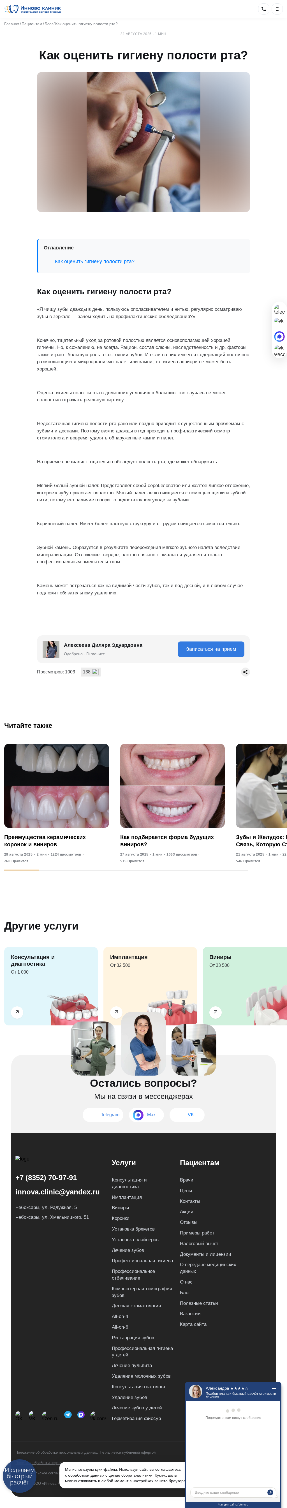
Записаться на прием (211, 649)
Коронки (120, 1218)
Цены (186, 1190)
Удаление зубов (129, 1397)
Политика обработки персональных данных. (52, 1463)
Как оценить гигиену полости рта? (95, 261)
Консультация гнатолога (138, 1386)
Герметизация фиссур (136, 1418)
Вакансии (190, 1313)
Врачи (186, 1180)
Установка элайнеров (135, 1239)
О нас (186, 1282)
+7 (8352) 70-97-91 (46, 1177)
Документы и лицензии (205, 1254)
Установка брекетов (133, 1229)
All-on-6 (120, 1327)
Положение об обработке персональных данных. (57, 1452)
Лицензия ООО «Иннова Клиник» (43, 1483)
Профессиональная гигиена (142, 1260)
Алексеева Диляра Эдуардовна (103, 645)
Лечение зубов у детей (137, 1407)
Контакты (190, 1201)
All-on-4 (120, 1316)
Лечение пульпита (132, 1365)
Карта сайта (193, 1324)
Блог (185, 1292)
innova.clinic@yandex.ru (57, 1192)
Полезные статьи (199, 1303)
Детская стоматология (136, 1305)
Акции (186, 1211)
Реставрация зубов (133, 1337)
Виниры (120, 1207)
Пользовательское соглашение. (42, 1473)
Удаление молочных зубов (141, 1376)
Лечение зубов (128, 1250)
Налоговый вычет (199, 1243)
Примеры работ (197, 1233)
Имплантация (127, 1197)
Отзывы (188, 1222)
